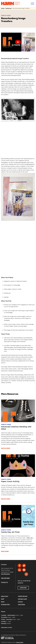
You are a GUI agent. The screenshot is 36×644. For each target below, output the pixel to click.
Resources (8, 8)
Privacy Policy (19, 642)
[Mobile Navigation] (32, 3)
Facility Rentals (22, 596)
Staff (2, 599)
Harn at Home (6, 15)
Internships (21, 604)
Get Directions (5, 574)
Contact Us (4, 582)
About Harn (4, 596)
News (2, 601)
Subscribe (23, 587)
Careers (20, 601)
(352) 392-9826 (5, 578)
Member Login (22, 599)
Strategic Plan (5, 604)
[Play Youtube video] (18, 42)
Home (3, 8)
